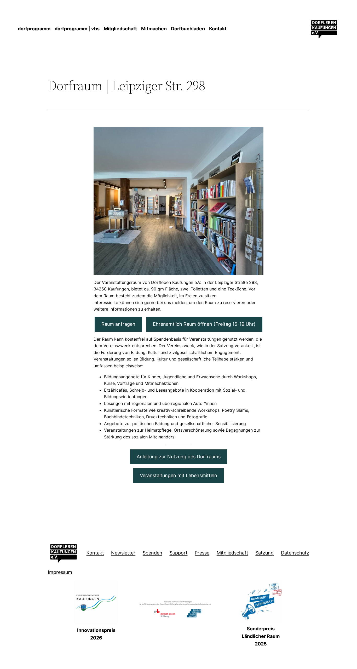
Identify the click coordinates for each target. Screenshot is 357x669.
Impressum (60, 572)
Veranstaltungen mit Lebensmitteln (178, 475)
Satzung (264, 553)
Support (179, 553)
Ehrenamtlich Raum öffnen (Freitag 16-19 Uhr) (204, 324)
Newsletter (123, 553)
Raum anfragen (118, 324)
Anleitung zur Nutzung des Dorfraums (179, 456)
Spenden (152, 553)
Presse (202, 553)
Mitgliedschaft (232, 553)
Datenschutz (295, 553)
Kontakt (95, 553)
